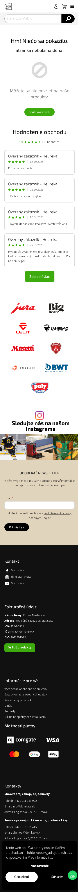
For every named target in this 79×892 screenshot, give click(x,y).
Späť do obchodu (39, 112)
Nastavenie (40, 865)
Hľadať (68, 18)
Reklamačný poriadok (17, 700)
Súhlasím (57, 877)
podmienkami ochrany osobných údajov (50, 515)
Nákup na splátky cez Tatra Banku (25, 717)
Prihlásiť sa (16, 527)
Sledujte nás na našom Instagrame (41, 425)
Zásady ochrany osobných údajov (25, 695)
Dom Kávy (17, 570)
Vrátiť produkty (19, 647)
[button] (72, 875)
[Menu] (72, 6)
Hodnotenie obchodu (39, 131)
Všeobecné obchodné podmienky (25, 689)
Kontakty (9, 711)
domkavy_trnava (21, 577)
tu (50, 857)
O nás (8, 706)
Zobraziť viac (39, 276)
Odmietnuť (21, 877)
